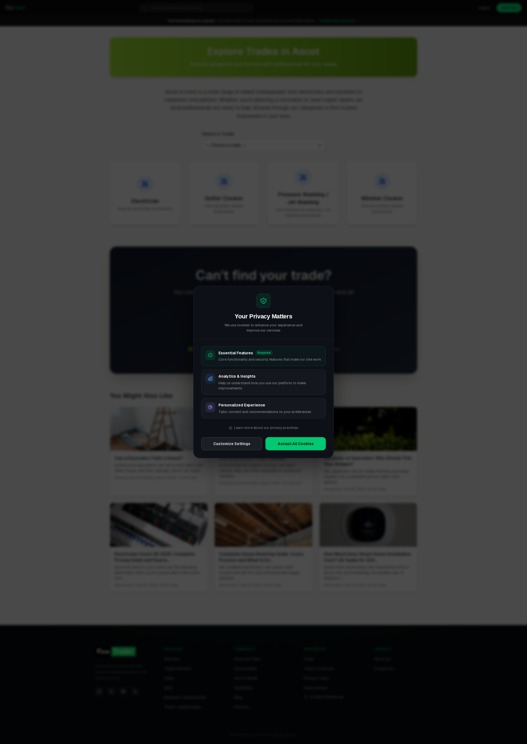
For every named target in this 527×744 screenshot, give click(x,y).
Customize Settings (231, 443)
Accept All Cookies (296, 443)
